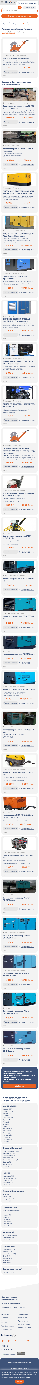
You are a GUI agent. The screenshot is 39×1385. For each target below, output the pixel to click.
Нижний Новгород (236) (11, 1211)
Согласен (19, 1381)
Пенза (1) (6, 1226)
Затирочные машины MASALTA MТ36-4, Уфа (17, 537)
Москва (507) (7, 1109)
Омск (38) (6, 1256)
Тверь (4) (6, 1122)
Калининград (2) (9, 1153)
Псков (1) (6, 1166)
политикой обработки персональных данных (15, 1377)
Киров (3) (6, 1217)
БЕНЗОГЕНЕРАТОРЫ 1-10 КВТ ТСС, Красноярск (19, 405)
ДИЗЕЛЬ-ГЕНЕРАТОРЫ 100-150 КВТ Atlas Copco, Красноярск (19, 235)
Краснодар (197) (9, 1176)
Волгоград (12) (8, 1180)
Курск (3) (6, 1124)
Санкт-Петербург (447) (11, 1151)
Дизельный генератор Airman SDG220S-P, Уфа (16, 1012)
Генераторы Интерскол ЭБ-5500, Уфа (18, 856)
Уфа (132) (6, 1194)
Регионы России (24, 1324)
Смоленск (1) (7, 1139)
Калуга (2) (6, 1133)
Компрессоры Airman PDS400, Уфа (19, 689)
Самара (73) (7, 1213)
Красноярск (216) (9, 1249)
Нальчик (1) (7, 1201)
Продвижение (6, 1329)
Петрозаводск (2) (9, 1155)
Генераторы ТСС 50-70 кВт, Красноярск (15, 277)
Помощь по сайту (24, 1327)
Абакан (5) (6, 1260)
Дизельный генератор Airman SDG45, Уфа (16, 1050)
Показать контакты (10, 72)
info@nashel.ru (14, 1303)
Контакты (4, 1318)
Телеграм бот (23, 1314)
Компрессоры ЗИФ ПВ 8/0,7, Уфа (18, 815)
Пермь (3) (6, 1219)
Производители (24, 1321)
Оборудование (28, 22)
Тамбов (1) (6, 1141)
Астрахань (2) (8, 1182)
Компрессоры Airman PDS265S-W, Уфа (18, 617)
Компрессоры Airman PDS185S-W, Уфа (18, 579)
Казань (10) (7, 1196)
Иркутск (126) (8, 1252)
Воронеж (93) (8, 1111)
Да (20, 8)
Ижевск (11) (7, 1215)
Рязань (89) (7, 1113)
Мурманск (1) (7, 1164)
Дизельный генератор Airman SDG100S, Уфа (16, 936)
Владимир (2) (7, 1128)
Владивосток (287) (9, 1272)
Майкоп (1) (6, 1185)
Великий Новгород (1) (10, 1160)
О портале (5, 1314)
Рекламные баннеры (5, 1322)
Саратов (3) (7, 1221)
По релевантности (9, 33)
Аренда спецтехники (15, 22)
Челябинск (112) (8, 1238)
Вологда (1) (7, 1162)
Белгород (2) (7, 1126)
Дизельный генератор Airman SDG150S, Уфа (16, 974)
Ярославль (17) (8, 1118)
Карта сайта (22, 1318)
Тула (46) (6, 1115)
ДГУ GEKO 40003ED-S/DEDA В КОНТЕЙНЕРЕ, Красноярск (16, 320)
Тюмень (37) (7, 1240)
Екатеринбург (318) (10, 1235)
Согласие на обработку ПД (19, 1369)
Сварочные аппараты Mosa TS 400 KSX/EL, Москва (18, 107)
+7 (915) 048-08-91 (18, 1307)
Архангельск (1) (8, 1158)
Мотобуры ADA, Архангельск (16, 58)
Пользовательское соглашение (19, 1362)
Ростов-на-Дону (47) (10, 1178)
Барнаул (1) (7, 1262)
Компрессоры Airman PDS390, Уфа (18, 654)
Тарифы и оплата (7, 1326)
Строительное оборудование (12, 24)
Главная (4, 22)
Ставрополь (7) (8, 1199)
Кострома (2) (7, 1135)
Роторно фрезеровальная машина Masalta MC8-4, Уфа (18, 494)
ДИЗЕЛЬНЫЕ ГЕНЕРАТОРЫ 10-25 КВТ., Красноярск (18, 362)
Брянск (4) (6, 1120)
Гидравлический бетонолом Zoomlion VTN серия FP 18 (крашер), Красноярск (19, 450)
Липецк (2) (7, 1137)
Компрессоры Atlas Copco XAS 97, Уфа (18, 773)
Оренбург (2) (7, 1223)
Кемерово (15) (8, 1258)
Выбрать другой (29, 8)
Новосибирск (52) (9, 1254)
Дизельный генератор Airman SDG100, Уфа (16, 899)
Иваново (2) (7, 1131)
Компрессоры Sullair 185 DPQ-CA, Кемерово (18, 149)
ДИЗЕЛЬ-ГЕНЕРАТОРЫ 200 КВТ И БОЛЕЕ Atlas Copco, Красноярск (18, 192)
